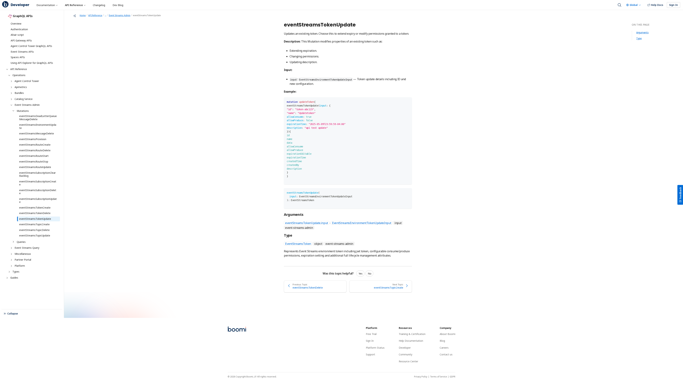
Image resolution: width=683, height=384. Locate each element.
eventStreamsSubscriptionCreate (37, 183)
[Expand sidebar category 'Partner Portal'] (11, 260)
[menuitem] (47, 5)
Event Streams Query (27, 247)
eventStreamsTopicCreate (34, 224)
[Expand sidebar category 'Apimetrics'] (11, 87)
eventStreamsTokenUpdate (35, 218)
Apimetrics (21, 87)
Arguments (642, 32)
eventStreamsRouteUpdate (35, 167)
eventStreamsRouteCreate (35, 144)
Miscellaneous (23, 253)
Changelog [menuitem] (99, 5)
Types (15, 271)
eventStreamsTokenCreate (35, 207)
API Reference (18, 69)
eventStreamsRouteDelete (35, 150)
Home (83, 15)
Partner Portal (23, 259)
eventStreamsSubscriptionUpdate (38, 200)
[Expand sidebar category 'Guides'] (6, 278)
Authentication (19, 29)
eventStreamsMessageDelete (36, 133)
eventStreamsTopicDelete (34, 230)
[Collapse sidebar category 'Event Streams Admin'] (11, 105)
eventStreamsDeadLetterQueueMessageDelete (38, 117)
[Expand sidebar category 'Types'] (9, 272)
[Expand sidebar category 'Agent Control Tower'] (11, 81)
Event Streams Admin (27, 104)
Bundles (19, 93)
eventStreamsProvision (32, 139)
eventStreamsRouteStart (34, 156)
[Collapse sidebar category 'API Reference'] (6, 69)
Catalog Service (24, 99)
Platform (20, 265)
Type (639, 38)
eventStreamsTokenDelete (35, 213)
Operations (18, 75)
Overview (16, 23)
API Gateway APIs (21, 40)
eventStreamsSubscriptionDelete (37, 191)
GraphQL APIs (23, 16)
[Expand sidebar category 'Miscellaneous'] (11, 254)
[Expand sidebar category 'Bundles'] (11, 93)
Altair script (17, 34)
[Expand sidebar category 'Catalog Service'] (11, 99)
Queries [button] (21, 242)
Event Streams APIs (22, 51)
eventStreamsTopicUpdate (34, 235)
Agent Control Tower (27, 81)
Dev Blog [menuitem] (118, 5)
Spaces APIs (18, 57)
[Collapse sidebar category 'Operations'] (9, 75)
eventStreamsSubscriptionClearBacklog (37, 174)
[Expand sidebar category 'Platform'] (11, 266)
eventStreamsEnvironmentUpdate (37, 126)
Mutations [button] (23, 111)
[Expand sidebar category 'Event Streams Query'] (11, 248)
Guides (14, 277)
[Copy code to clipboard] (408, 102)
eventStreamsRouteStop (33, 161)
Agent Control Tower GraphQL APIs (31, 46)
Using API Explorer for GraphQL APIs (32, 63)
